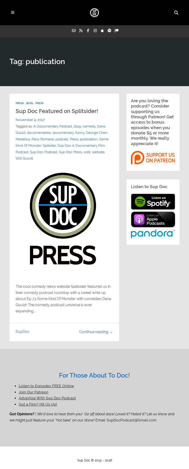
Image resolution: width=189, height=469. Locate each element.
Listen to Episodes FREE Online (46, 386)
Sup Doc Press (70, 152)
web (86, 152)
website (98, 152)
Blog (29, 103)
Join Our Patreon (33, 392)
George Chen (96, 133)
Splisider (49, 146)
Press (20, 103)
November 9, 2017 (30, 120)
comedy (89, 126)
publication (88, 139)
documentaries (39, 133)
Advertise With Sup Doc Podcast (47, 398)
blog (77, 126)
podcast (62, 139)
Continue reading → (96, 332)
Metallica (23, 139)
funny (79, 133)
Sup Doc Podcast (43, 152)
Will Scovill (24, 158)
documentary (63, 133)
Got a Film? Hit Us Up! (38, 404)
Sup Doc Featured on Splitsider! (57, 111)
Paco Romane (43, 139)
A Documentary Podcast (52, 126)
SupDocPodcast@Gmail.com (131, 420)
